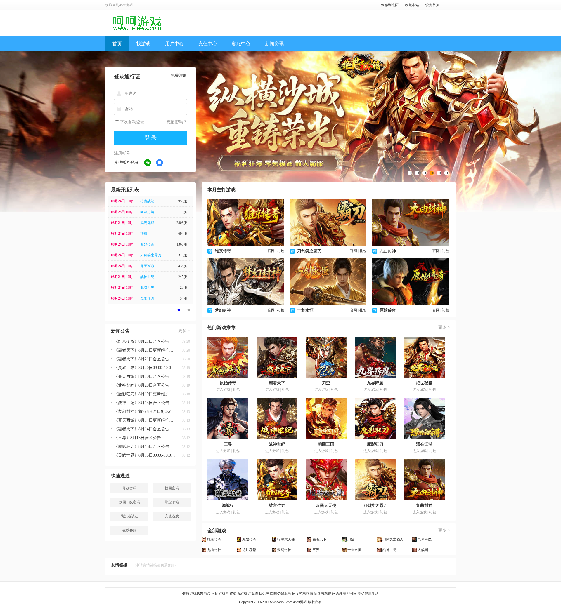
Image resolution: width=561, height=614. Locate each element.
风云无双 (147, 223)
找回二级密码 (129, 502)
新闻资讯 (274, 43)
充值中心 (207, 43)
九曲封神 (388, 251)
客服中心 (241, 43)
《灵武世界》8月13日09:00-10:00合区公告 (144, 455)
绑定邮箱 (172, 502)
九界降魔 (375, 383)
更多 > (184, 330)
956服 (182, 201)
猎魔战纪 (147, 201)
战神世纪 (147, 277)
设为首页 (432, 5)
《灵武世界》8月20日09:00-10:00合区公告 (144, 368)
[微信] (148, 163)
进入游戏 (223, 389)
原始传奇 (147, 244)
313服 (182, 255)
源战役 (228, 505)
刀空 (326, 383)
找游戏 (143, 43)
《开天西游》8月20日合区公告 (141, 376)
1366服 (181, 244)
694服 (182, 234)
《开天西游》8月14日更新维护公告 (144, 420)
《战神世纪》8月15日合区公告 (141, 403)
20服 (183, 288)
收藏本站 (412, 5)
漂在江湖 (424, 444)
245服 (182, 277)
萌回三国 (326, 444)
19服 (183, 212)
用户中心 (174, 43)
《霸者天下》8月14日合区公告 (141, 429)
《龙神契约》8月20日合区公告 (141, 385)
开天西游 (147, 266)
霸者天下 (277, 383)
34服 (183, 298)
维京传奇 (223, 251)
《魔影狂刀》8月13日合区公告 (141, 446)
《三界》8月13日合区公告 (137, 438)
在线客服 (129, 530)
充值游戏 (172, 516)
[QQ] (160, 163)
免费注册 (179, 75)
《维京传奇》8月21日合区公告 (141, 341)
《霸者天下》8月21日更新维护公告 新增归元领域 (144, 350)
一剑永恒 (305, 310)
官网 (271, 251)
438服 (182, 266)
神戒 (143, 234)
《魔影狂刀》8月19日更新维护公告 (144, 394)
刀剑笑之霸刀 (150, 255)
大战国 (423, 550)
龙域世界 (147, 288)
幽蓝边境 (147, 212)
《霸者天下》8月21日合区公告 (141, 359)
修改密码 (129, 488)
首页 (117, 43)
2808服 (181, 223)
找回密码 (172, 488)
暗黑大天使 (326, 505)
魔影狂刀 (147, 298)
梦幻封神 (223, 310)
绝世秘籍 (424, 383)
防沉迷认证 (129, 516)
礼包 (280, 251)
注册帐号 (122, 153)
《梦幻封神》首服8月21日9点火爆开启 (144, 411)
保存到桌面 (390, 5)
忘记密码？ (177, 122)
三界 (228, 444)
